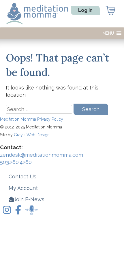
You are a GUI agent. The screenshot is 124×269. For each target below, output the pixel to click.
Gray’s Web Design (32, 134)
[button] (108, 33)
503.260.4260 (16, 162)
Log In (85, 10)
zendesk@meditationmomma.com (41, 155)
